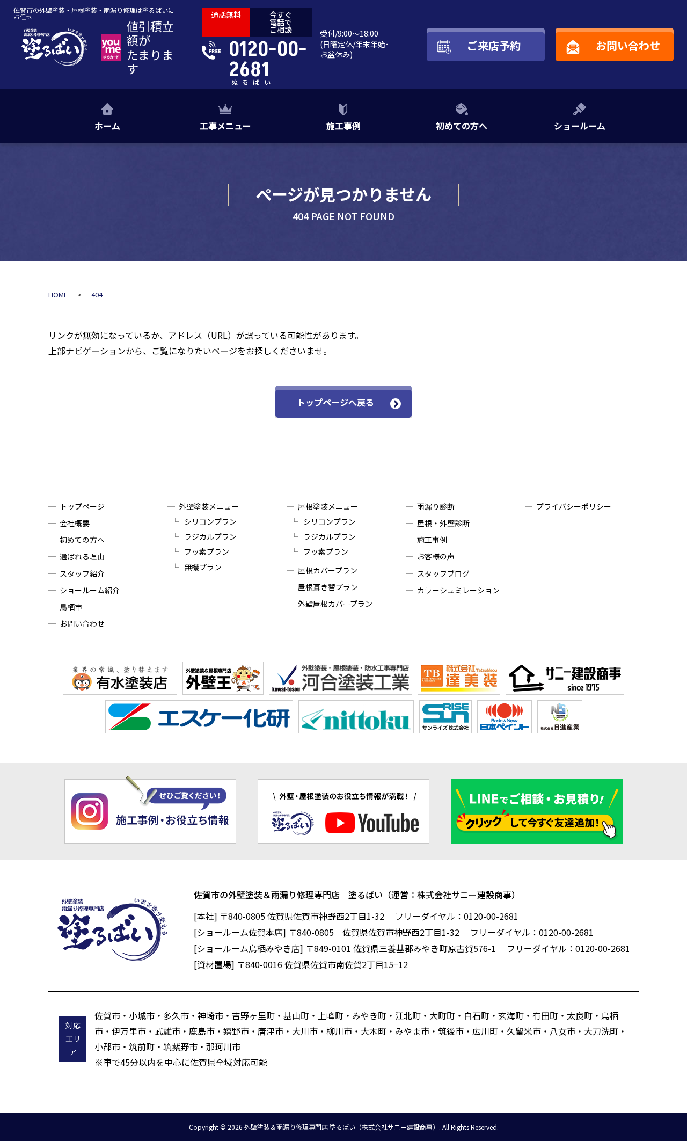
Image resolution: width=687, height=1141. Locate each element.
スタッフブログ (443, 573)
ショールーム (579, 125)
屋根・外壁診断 (443, 523)
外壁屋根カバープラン (335, 603)
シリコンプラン (210, 521)
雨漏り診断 (436, 506)
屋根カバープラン (327, 570)
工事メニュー (225, 125)
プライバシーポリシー (573, 506)
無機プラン (203, 567)
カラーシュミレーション (458, 590)
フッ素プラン (206, 551)
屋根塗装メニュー (328, 506)
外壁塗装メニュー (209, 506)
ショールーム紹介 (90, 590)
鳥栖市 (71, 606)
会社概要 (75, 523)
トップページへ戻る (335, 402)
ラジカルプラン (210, 536)
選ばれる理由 (82, 556)
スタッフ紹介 (82, 573)
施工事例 (343, 125)
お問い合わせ (82, 623)
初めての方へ (461, 125)
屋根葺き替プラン (328, 587)
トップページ (82, 506)
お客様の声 (436, 556)
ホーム (107, 125)
